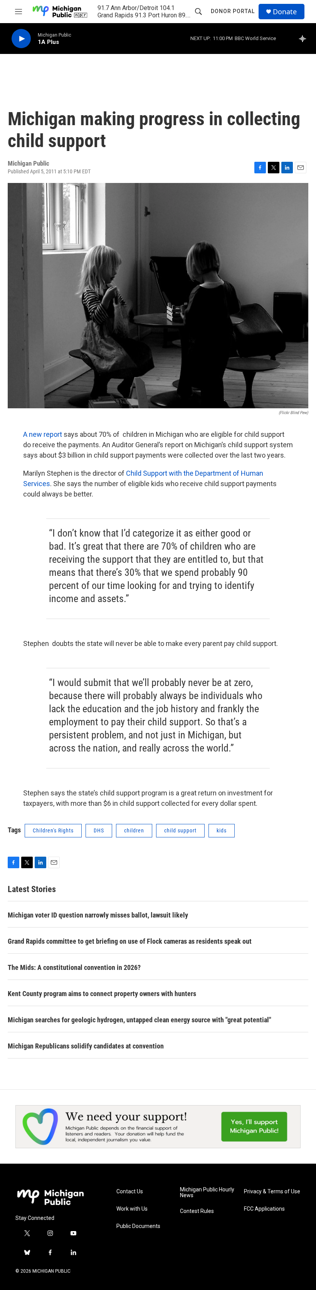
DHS (99, 830)
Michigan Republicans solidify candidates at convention (86, 1046)
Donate (285, 12)
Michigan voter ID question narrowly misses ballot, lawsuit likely (98, 915)
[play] (21, 38)
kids (222, 830)
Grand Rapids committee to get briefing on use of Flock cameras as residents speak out (130, 941)
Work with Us (132, 1209)
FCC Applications (264, 1209)
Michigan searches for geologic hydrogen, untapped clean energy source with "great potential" (139, 1020)
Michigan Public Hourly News (207, 1193)
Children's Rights (53, 830)
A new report (42, 434)
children (134, 830)
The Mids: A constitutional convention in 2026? (74, 967)
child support (180, 830)
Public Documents (138, 1226)
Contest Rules (197, 1211)
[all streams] (304, 38)
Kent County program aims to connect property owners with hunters (102, 994)
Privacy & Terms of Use (272, 1191)
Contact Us (129, 1191)
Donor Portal (233, 11)
